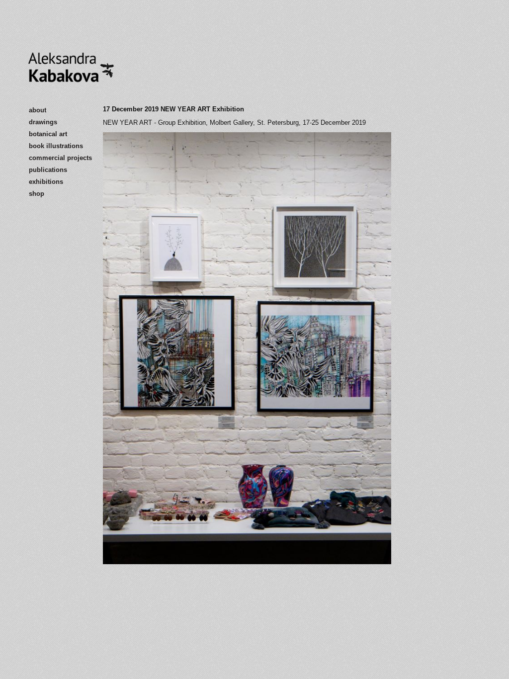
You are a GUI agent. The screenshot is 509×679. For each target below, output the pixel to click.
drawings (43, 122)
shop (36, 193)
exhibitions (46, 181)
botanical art (48, 134)
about (37, 110)
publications (48, 169)
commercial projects (60, 158)
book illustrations (56, 146)
